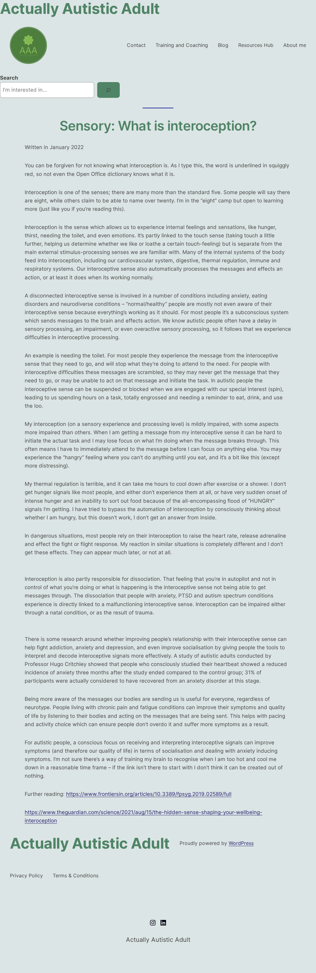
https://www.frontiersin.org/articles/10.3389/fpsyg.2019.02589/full (148, 794)
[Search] (108, 90)
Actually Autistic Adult (90, 843)
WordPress (241, 843)
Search (9, 78)
